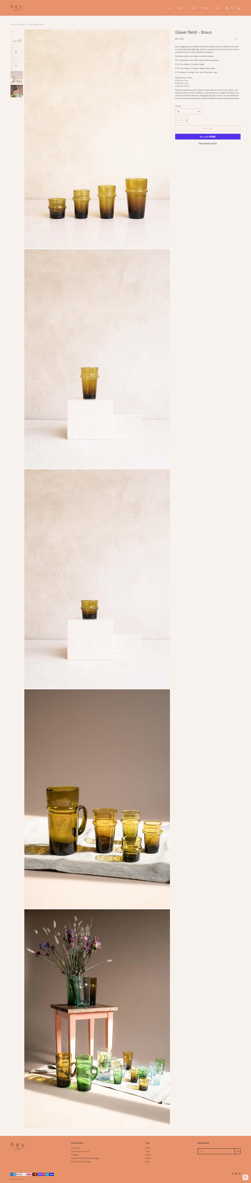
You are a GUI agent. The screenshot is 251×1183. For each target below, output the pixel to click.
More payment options (208, 143)
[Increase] (186, 120)
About (193, 8)
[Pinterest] (239, 1174)
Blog (217, 8)
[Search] (233, 8)
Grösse (178, 106)
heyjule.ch (20, 1179)
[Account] (227, 8)
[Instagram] (236, 1174)
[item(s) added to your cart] (238, 8)
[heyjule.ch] (16, 7)
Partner (205, 8)
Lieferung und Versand (80, 1151)
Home (168, 8)
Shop (180, 8)
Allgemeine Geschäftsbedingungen (85, 1158)
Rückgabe (75, 1155)
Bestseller (21, 24)
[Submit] (238, 1151)
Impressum (75, 1148)
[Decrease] (177, 120)
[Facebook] (233, 1174)
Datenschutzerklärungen (81, 1161)
